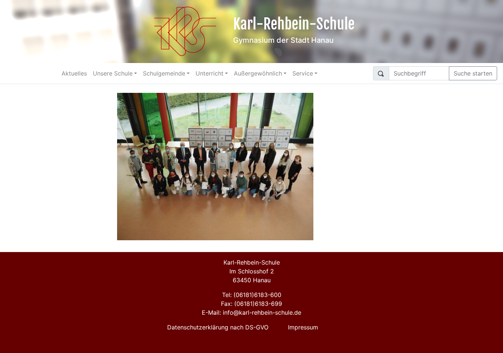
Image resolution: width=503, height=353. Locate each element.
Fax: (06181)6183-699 (251, 303)
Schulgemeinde (164, 73)
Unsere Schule (113, 73)
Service (302, 73)
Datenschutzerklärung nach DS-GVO (217, 327)
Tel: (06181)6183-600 (251, 294)
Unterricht (210, 73)
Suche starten (473, 73)
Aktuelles (74, 73)
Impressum (303, 327)
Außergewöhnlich (258, 73)
